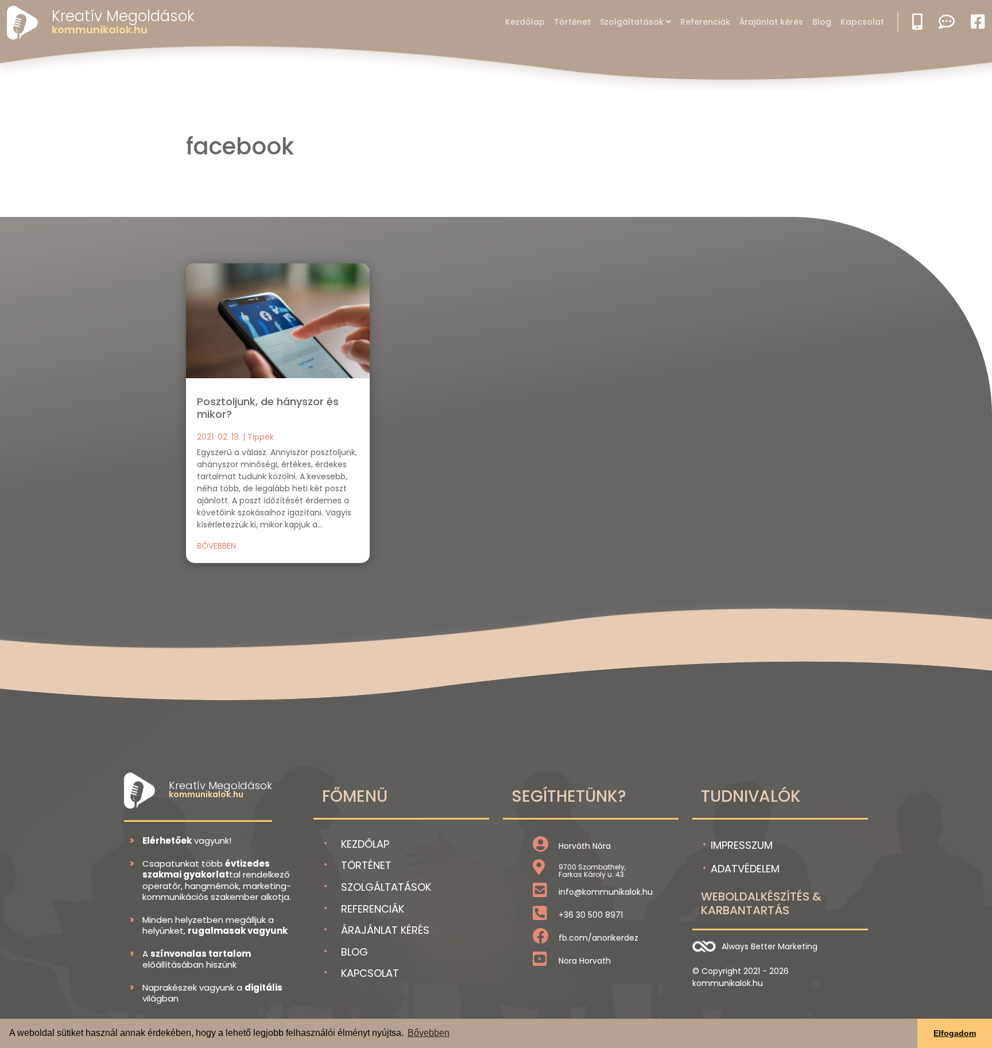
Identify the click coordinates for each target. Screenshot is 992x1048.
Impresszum (742, 845)
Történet (572, 22)
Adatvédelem (745, 868)
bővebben (216, 546)
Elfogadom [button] (954, 1033)
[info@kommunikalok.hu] (540, 893)
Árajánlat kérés (771, 22)
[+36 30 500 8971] (540, 916)
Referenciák (705, 22)
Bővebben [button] (429, 1033)
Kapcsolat (862, 22)
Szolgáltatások (632, 22)
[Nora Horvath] (540, 962)
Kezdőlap (525, 22)
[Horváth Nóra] (540, 847)
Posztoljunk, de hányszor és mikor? (268, 407)
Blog (821, 22)
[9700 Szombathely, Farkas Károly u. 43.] (539, 870)
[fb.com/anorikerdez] (541, 939)
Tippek (260, 437)
